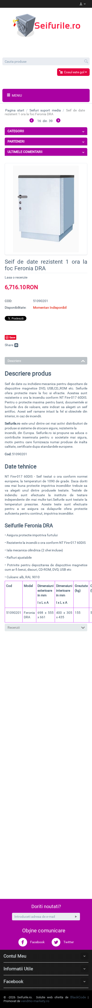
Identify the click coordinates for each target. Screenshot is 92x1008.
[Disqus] (46, 701)
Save (12, 337)
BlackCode (78, 997)
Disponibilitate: (15, 307)
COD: (8, 301)
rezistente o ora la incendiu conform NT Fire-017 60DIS (45, 397)
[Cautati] (86, 62)
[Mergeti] (76, 916)
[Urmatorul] (58, 121)
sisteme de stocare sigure (39, 428)
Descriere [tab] (14, 361)
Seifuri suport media (45, 110)
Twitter (68, 942)
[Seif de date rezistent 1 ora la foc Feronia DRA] (46, 209)
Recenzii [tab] (14, 627)
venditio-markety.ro (35, 1001)
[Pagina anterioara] (31, 121)
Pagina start (14, 110)
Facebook (37, 942)
